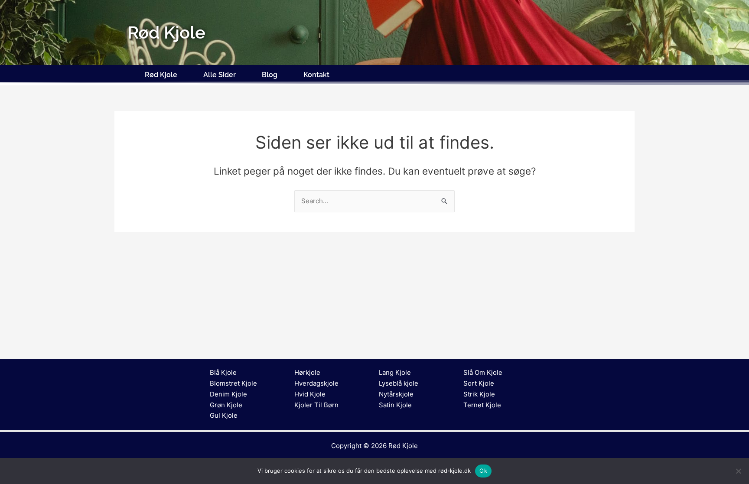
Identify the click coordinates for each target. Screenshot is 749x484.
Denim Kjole (228, 394)
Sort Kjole (478, 383)
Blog (269, 75)
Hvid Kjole (310, 394)
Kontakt (316, 75)
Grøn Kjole (226, 405)
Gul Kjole (224, 415)
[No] (738, 471)
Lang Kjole (395, 372)
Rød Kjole (161, 75)
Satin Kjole (395, 405)
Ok (483, 470)
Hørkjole (307, 372)
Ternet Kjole (482, 405)
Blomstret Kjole (233, 383)
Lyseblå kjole (398, 383)
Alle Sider (219, 75)
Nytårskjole (396, 394)
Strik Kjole (479, 394)
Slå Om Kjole (482, 372)
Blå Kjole (223, 372)
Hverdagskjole (316, 383)
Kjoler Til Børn (316, 405)
